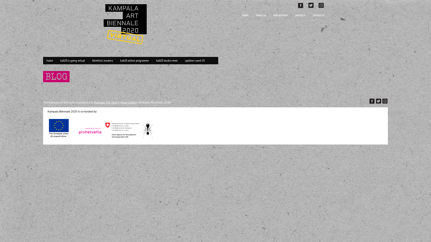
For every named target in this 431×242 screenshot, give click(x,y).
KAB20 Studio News (167, 60)
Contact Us (318, 15)
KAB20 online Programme (134, 60)
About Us (261, 15)
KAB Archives (281, 15)
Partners (300, 15)
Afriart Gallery (128, 102)
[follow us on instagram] (323, 4)
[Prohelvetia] (88, 138)
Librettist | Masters (102, 60)
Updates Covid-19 (195, 60)
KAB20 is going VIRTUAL (72, 60)
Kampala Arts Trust (106, 102)
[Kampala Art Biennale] (127, 23)
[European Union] (59, 138)
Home (245, 15)
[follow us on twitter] (312, 4)
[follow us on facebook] (303, 4)
